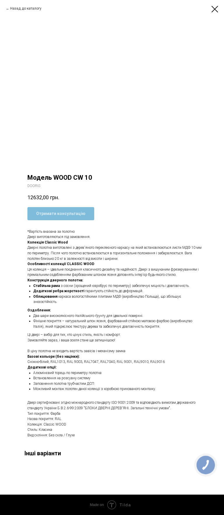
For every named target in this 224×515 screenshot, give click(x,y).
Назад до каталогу (25, 8)
